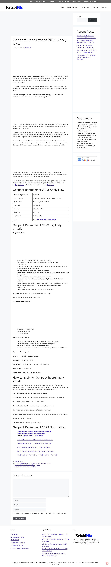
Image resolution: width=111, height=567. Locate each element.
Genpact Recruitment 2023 (43, 463)
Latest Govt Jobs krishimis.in (46, 219)
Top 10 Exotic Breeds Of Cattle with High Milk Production (35, 451)
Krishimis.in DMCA (76, 1)
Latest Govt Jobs (72, 7)
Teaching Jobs (85, 7)
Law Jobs (95, 7)
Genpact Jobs (31, 463)
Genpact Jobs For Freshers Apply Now (25, 466)
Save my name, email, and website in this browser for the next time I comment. (40, 513)
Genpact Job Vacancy (21, 463)
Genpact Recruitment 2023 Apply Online (31, 433)
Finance (103, 7)
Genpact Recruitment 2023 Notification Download (34, 431)
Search (79, 17)
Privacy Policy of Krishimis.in (91, 1)
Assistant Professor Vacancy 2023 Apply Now (27, 465)
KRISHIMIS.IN (15, 540)
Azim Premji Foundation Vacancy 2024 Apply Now (33, 447)
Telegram (50, 185)
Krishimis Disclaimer (64, 1)
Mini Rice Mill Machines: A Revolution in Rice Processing (35, 440)
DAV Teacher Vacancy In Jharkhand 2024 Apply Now (34, 443)
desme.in (89, 544)
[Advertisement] (41, 24)
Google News (19, 185)
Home (31, 1)
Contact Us (53, 1)
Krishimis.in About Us (41, 1)
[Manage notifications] (107, 563)
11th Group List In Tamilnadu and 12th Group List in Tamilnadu (37, 455)
